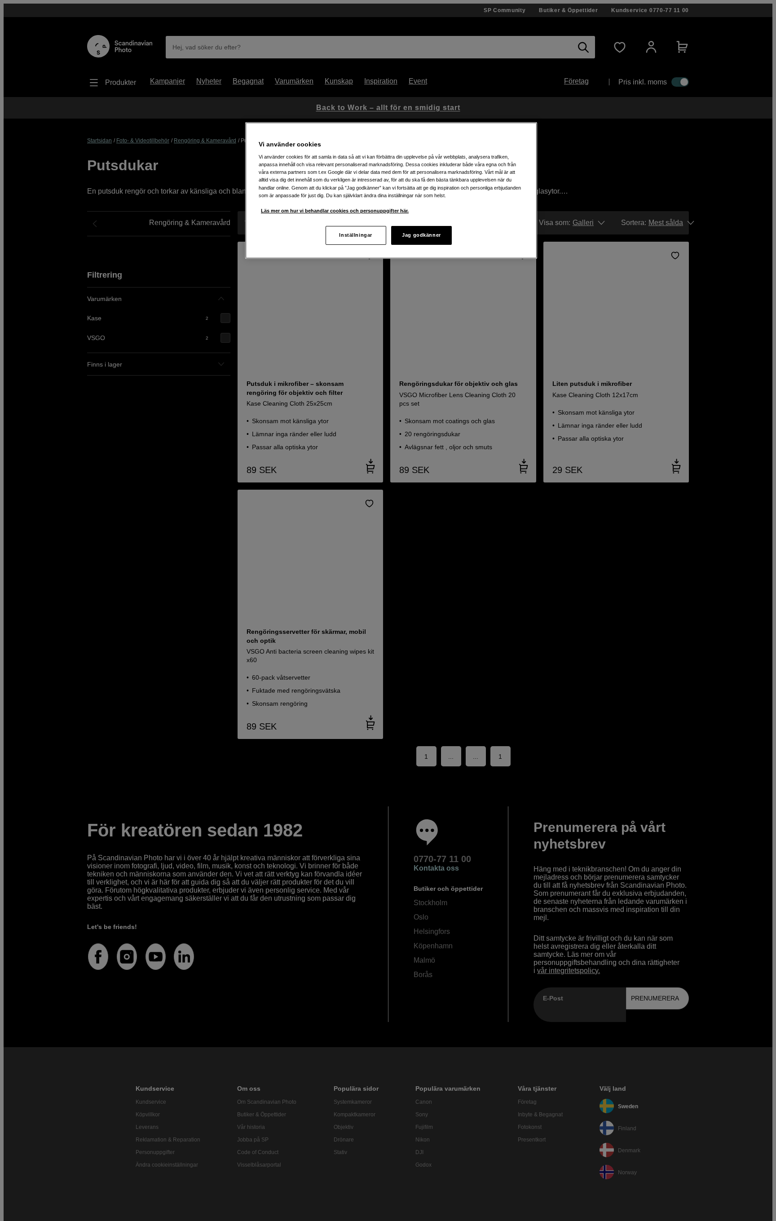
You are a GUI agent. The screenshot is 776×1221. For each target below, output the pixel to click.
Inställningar (355, 235)
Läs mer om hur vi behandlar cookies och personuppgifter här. (335, 210)
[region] (391, 190)
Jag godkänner (421, 235)
